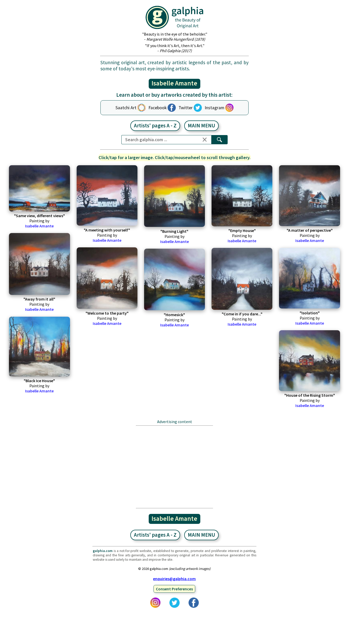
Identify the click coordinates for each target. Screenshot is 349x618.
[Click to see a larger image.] (39, 188)
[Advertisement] (174, 467)
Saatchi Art (125, 108)
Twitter (186, 108)
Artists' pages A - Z (155, 125)
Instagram (214, 108)
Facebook (157, 108)
